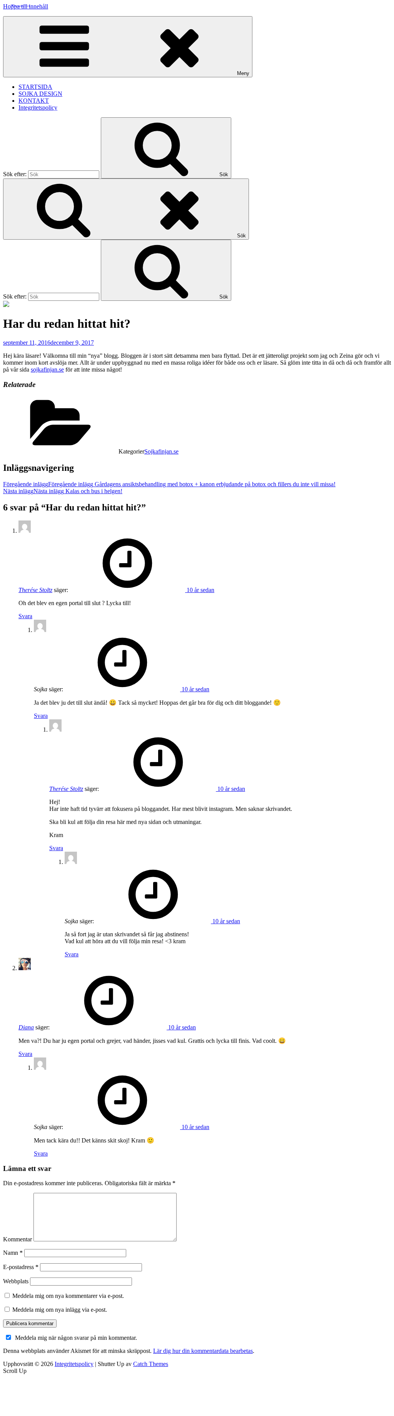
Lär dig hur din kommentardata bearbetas (203, 1351)
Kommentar (17, 1239)
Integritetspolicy (37, 107)
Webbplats (15, 1281)
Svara (25, 616)
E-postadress (20, 1267)
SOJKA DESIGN (40, 93)
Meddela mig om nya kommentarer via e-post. (68, 1296)
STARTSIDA (35, 86)
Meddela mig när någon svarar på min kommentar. (76, 1337)
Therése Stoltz (35, 590)
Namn (13, 1252)
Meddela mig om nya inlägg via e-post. (59, 1309)
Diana (26, 1027)
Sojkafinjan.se (161, 451)
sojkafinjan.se (47, 369)
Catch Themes (150, 1364)
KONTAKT (33, 100)
